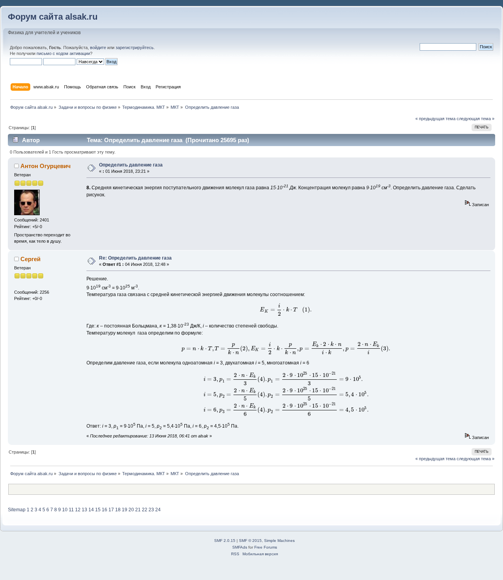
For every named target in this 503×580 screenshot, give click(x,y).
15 (98, 509)
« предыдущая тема (435, 118)
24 (158, 509)
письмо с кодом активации (63, 53)
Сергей (30, 259)
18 (118, 509)
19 (124, 509)
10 (65, 509)
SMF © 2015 (250, 540)
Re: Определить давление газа (135, 258)
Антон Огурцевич (45, 166)
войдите (98, 47)
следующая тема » (475, 118)
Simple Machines (279, 540)
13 (84, 509)
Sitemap (17, 509)
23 (151, 509)
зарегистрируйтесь (135, 47)
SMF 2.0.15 (224, 540)
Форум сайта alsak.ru (52, 17)
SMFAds (239, 547)
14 (91, 509)
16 (104, 509)
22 (144, 509)
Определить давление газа (131, 165)
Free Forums (265, 547)
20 (131, 509)
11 (71, 509)
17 (111, 509)
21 (138, 509)
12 (78, 509)
